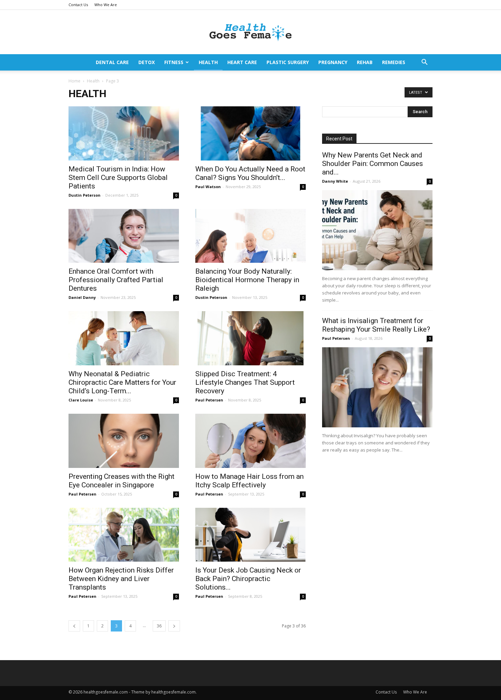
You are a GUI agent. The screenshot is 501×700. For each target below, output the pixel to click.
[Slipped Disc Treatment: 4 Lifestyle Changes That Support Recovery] (250, 338)
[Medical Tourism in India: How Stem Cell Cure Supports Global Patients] (124, 133)
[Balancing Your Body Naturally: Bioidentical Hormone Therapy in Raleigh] (250, 236)
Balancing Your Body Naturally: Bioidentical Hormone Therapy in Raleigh (247, 279)
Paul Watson (208, 186)
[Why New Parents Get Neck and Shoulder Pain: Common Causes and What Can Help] (377, 230)
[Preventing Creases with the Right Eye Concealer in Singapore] (124, 441)
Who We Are (105, 4)
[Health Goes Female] (250, 32)
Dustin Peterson (85, 195)
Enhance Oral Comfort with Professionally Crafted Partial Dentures (116, 279)
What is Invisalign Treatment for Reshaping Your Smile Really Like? (376, 325)
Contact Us (78, 4)
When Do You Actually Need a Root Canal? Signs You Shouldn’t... (250, 173)
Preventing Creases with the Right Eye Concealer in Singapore (121, 480)
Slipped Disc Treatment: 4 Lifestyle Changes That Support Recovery (245, 382)
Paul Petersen (209, 399)
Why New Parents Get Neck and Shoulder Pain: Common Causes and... (372, 163)
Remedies (393, 62)
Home (74, 81)
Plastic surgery (288, 62)
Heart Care (242, 62)
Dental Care (112, 62)
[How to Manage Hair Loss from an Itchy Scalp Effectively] (250, 441)
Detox (146, 62)
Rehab (365, 62)
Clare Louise (81, 399)
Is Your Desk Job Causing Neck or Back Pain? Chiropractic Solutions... (248, 578)
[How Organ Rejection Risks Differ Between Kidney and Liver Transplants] (124, 535)
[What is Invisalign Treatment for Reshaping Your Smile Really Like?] (377, 387)
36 (159, 626)
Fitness (173, 62)
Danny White (335, 181)
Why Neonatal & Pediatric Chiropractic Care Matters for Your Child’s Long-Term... (122, 382)
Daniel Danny (82, 297)
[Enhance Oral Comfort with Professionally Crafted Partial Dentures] (124, 236)
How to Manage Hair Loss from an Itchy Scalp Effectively (249, 480)
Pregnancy (332, 62)
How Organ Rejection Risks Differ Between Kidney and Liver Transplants (121, 578)
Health (208, 62)
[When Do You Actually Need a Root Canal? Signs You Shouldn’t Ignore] (250, 133)
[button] (424, 63)
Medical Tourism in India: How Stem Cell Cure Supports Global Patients (118, 177)
